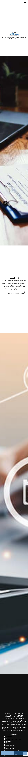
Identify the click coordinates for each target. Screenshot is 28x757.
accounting (9, 718)
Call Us (7, 753)
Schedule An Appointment (20, 753)
